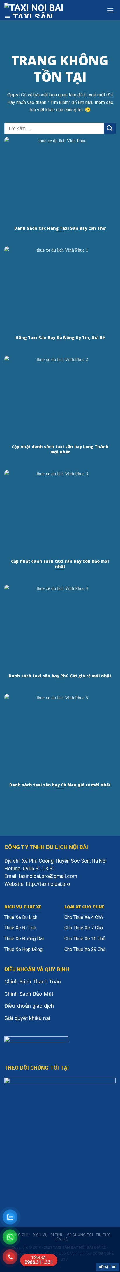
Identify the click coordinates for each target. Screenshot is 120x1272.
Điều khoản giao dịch (29, 1006)
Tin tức (103, 1235)
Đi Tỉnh (57, 1235)
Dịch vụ (40, 1235)
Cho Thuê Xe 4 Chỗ (83, 917)
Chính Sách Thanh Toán (32, 981)
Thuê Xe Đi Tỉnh (20, 928)
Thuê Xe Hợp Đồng (23, 949)
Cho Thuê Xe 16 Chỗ (84, 938)
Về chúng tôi (80, 1235)
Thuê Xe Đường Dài (24, 938)
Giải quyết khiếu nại (27, 1018)
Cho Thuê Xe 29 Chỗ (84, 949)
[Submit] (110, 128)
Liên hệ (61, 1239)
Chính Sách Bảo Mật (28, 994)
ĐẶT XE (109, 1267)
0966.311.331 (38, 1260)
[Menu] (110, 10)
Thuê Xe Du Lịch (20, 917)
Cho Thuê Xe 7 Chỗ (83, 928)
